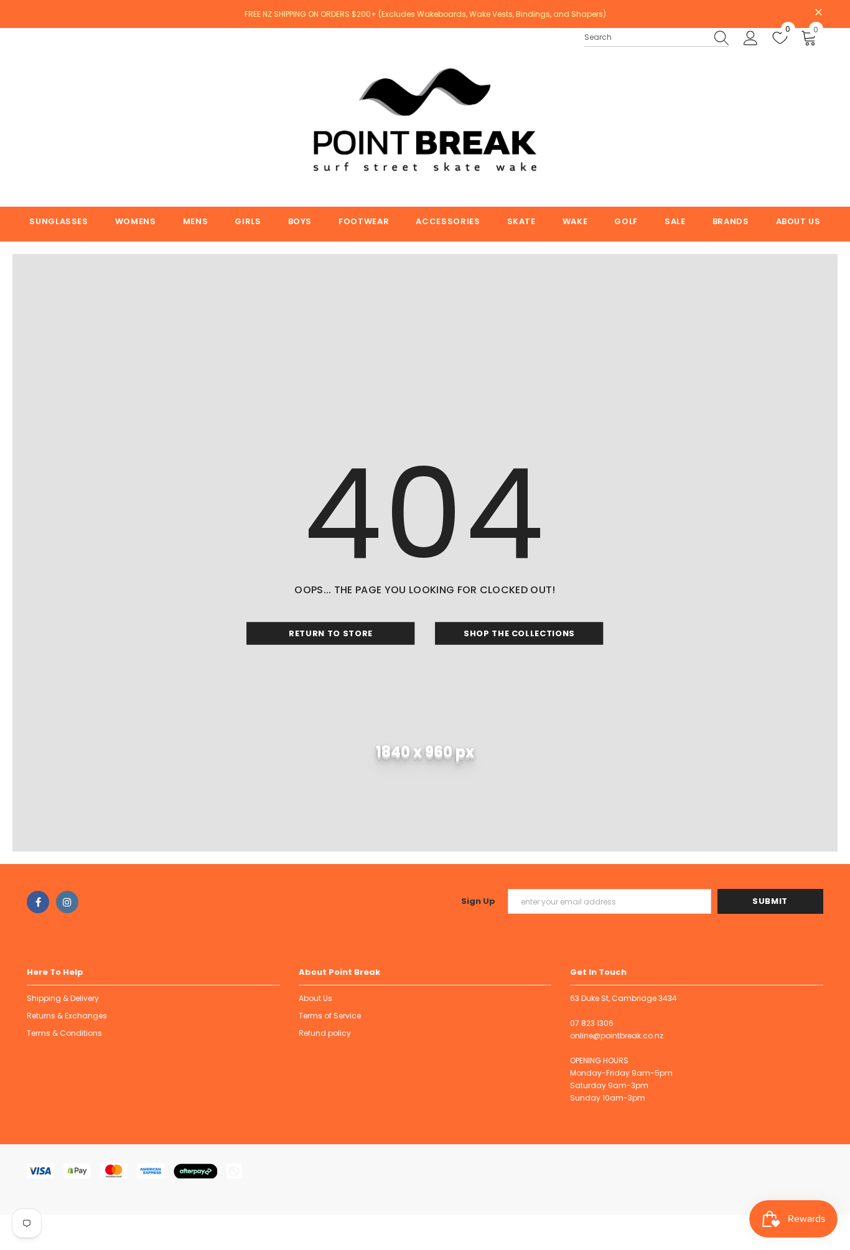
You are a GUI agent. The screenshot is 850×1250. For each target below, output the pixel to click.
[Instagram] (67, 902)
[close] (819, 13)
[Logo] (425, 117)
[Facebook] (38, 902)
